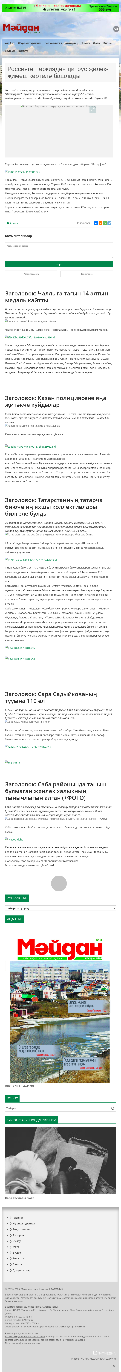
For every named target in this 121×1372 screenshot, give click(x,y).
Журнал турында (29, 43)
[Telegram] (109, 223)
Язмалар (14, 223)
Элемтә (23, 50)
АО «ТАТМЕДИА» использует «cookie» (25, 1336)
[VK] (116, 29)
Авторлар (71, 43)
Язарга (59, 264)
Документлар (22, 1270)
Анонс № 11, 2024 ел (19, 1085)
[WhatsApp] (105, 223)
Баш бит (9, 43)
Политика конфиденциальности (22, 1343)
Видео (107, 43)
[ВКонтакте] (96, 223)
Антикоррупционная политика (21, 1333)
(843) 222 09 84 (108, 1358)
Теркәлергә (87, 274)
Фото (96, 43)
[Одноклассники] (100, 223)
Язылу (85, 43)
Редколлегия (53, 43)
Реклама (9, 50)
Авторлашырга (31, 274)
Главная (18, 1217)
